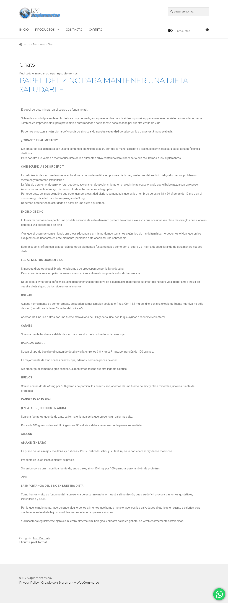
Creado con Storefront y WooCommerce (70, 582)
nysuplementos (67, 73)
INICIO (24, 29)
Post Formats (41, 538)
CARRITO (95, 29)
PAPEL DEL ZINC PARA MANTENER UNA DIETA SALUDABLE (103, 85)
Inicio (27, 44)
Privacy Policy (29, 582)
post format (39, 542)
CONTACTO (74, 29)
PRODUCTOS (45, 29)
